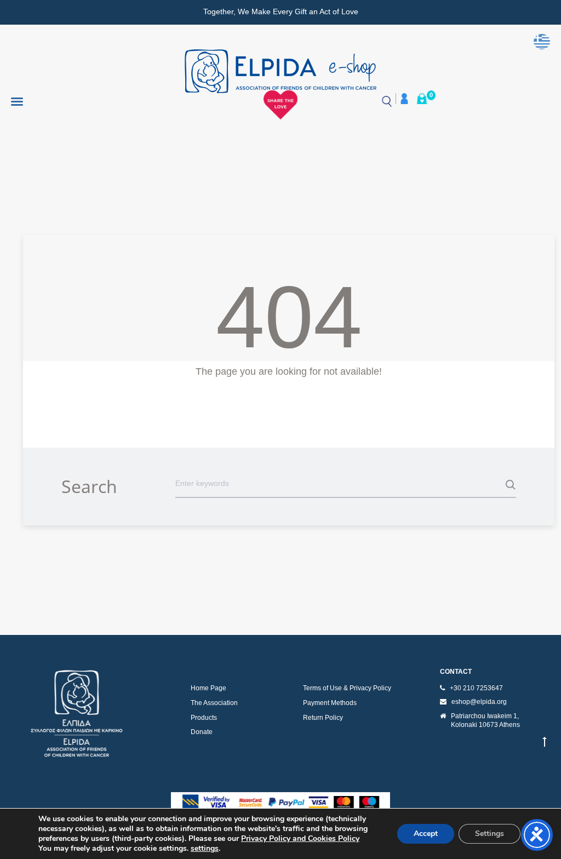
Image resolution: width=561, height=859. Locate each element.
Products (204, 717)
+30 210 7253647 (476, 688)
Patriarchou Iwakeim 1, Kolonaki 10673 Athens (485, 720)
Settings (489, 833)
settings (205, 849)
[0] (421, 98)
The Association (214, 703)
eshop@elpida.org (479, 702)
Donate (202, 732)
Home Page (208, 688)
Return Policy (323, 717)
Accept (426, 833)
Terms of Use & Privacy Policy (347, 688)
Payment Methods (330, 703)
